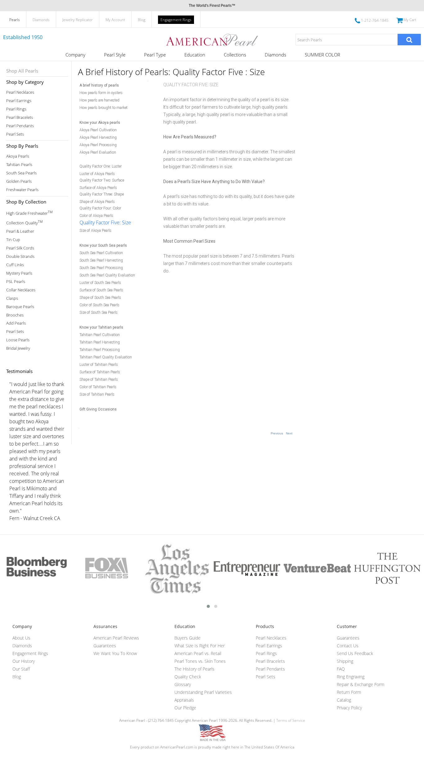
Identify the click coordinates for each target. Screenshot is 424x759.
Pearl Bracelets (19, 117)
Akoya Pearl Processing (98, 145)
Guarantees (104, 646)
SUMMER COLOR (322, 55)
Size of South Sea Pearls (98, 312)
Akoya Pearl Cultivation (98, 130)
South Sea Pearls (21, 173)
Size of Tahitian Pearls (97, 394)
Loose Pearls (17, 340)
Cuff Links (15, 264)
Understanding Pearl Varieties (203, 692)
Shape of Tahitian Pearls (98, 379)
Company (75, 55)
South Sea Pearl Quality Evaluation (107, 275)
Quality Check (187, 677)
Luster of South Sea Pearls (100, 283)
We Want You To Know (115, 653)
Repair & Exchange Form (360, 684)
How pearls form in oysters (101, 93)
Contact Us (348, 646)
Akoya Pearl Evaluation (97, 152)
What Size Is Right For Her (199, 646)
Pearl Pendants (20, 125)
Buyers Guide (187, 638)
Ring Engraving (350, 677)
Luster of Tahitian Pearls (98, 364)
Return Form (349, 692)
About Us (21, 638)
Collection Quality (24, 222)
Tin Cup (13, 239)
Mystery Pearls (19, 273)
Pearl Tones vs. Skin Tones (200, 661)
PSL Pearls (15, 281)
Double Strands (20, 256)
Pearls (14, 19)
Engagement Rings (176, 19)
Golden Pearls (19, 181)
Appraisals (184, 700)
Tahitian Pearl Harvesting (99, 342)
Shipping (345, 661)
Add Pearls (16, 323)
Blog (141, 19)
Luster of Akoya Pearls (97, 174)
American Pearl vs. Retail (197, 653)
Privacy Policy (349, 708)
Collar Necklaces (20, 290)
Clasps (12, 298)
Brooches (15, 315)
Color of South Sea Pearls (99, 305)
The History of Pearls (194, 669)
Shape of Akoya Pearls (97, 202)
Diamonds (41, 19)
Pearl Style (114, 55)
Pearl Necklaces (20, 92)
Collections (235, 55)
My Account (115, 19)
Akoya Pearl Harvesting (98, 137)
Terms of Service (290, 720)
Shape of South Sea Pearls (100, 297)
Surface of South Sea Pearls (101, 290)
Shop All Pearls (22, 71)
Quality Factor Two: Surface (101, 180)
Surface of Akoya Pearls (98, 188)
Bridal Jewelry (18, 348)
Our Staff (21, 669)
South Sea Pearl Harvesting (101, 260)
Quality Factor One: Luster (100, 166)
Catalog (344, 700)
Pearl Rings (16, 109)
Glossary (182, 684)
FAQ (341, 669)
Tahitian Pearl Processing (99, 350)
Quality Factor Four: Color (100, 208)
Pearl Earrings (18, 100)
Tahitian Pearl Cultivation (99, 335)
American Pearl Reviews (116, 638)
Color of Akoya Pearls (96, 215)
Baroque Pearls (20, 306)
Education (194, 55)
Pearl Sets (15, 134)
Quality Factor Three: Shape (101, 194)
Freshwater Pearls (22, 189)
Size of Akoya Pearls (95, 230)
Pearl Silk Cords (20, 248)
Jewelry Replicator (77, 19)
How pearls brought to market (103, 108)
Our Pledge (185, 708)
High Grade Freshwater (29, 212)
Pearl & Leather (20, 231)
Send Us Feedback (355, 653)
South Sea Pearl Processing (101, 268)
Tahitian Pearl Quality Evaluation (105, 357)
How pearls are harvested (99, 100)
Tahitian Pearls (19, 164)
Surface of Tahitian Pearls (99, 372)
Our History (23, 661)
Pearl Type (155, 55)
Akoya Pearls (17, 156)
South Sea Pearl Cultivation (101, 253)
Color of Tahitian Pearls (97, 387)
